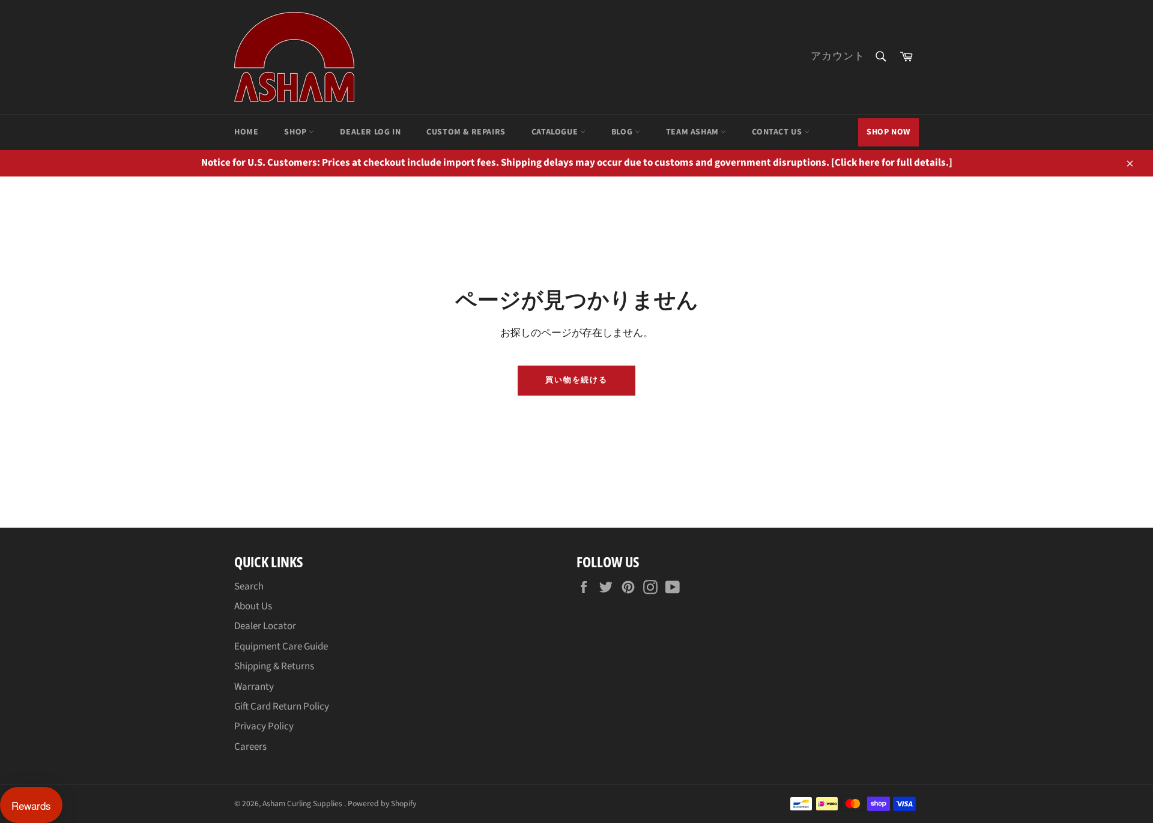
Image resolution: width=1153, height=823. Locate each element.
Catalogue (555, 132)
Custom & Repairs (466, 132)
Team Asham (693, 132)
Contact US (778, 132)
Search (249, 586)
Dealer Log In (370, 132)
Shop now (888, 132)
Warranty (254, 687)
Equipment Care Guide (281, 646)
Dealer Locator (265, 626)
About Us (253, 606)
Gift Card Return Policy (281, 706)
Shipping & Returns (274, 666)
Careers (250, 747)
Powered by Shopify (382, 803)
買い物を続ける (576, 380)
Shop (296, 132)
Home (246, 132)
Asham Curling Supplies (303, 803)
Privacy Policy (264, 726)
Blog (623, 132)
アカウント (838, 56)
